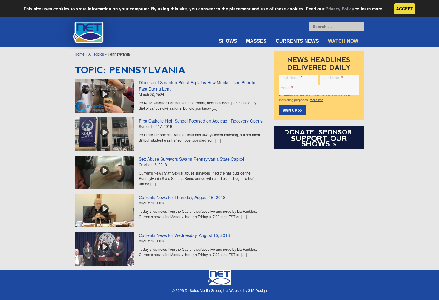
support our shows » (319, 141)
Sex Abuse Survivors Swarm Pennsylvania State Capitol (191, 159)
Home (80, 53)
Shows (228, 41)
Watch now (343, 41)
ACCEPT (404, 9)
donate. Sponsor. (319, 132)
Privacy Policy (340, 9)
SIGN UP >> (292, 110)
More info (316, 100)
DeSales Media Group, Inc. (206, 290)
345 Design (257, 290)
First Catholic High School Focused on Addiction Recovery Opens (201, 121)
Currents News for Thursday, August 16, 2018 (182, 197)
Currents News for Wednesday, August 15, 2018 (184, 235)
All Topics (96, 53)
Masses (256, 41)
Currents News (297, 41)
